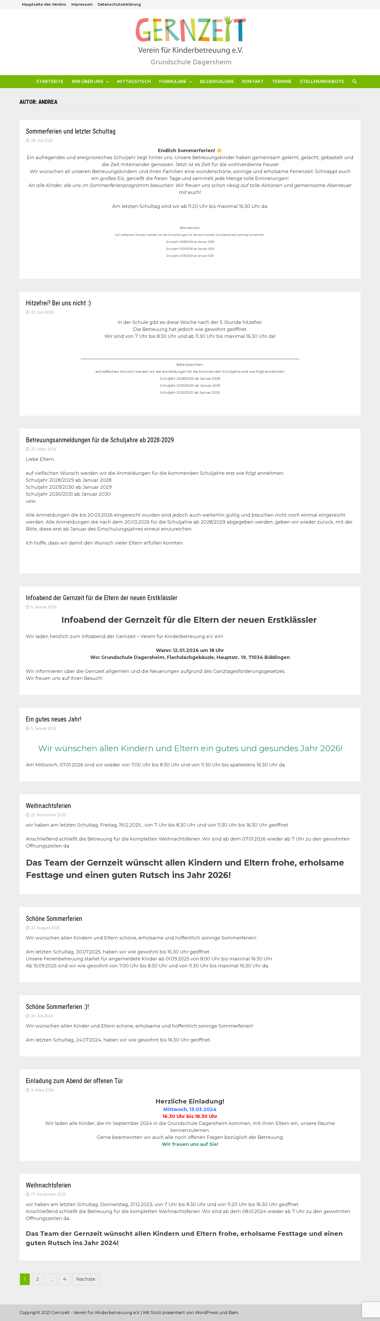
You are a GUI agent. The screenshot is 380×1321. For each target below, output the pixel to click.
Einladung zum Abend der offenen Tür (74, 1081)
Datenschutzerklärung (119, 4)
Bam (233, 1312)
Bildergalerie (217, 81)
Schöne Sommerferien (54, 918)
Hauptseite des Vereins (44, 4)
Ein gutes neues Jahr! (53, 719)
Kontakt (253, 81)
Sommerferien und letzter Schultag (71, 131)
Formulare (172, 81)
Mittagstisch (134, 81)
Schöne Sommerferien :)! (57, 1007)
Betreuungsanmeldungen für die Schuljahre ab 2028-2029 (100, 440)
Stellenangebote (322, 81)
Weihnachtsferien (48, 806)
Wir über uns (87, 81)
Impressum (82, 4)
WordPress (206, 1312)
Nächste (85, 1279)
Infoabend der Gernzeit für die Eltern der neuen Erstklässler (101, 598)
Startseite (49, 81)
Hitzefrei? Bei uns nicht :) (58, 303)
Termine (282, 81)
